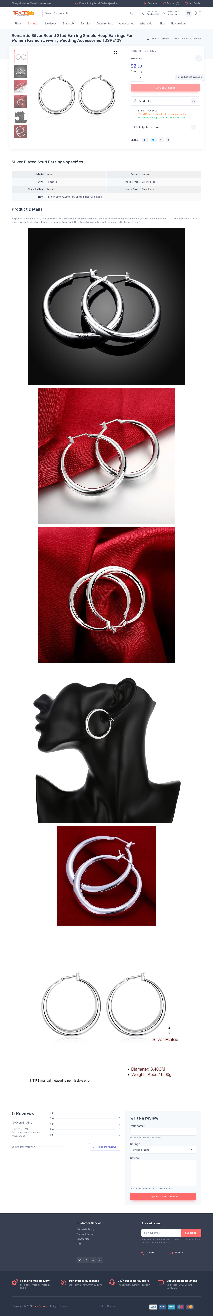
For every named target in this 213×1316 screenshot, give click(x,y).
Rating (135, 1144)
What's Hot (146, 23)
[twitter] (80, 1260)
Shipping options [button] (150, 127)
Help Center (195, 3)
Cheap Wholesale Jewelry (25, 3)
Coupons (152, 3)
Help (102, 1306)
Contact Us (83, 1239)
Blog (162, 23)
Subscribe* (191, 1232)
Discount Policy (85, 1234)
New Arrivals (179, 23)
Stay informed (151, 1223)
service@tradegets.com (188, 1256)
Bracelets (69, 23)
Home (153, 38)
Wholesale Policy (85, 1229)
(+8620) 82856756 (153, 1258)
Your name (137, 1126)
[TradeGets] (24, 13)
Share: (134, 140)
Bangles (86, 23)
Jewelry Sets (105, 23)
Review (135, 1158)
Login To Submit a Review (163, 1196)
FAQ (79, 1243)
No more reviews (106, 1146)
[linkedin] (93, 1260)
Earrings (33, 23)
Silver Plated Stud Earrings (187, 38)
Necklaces (50, 23)
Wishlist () (173, 3)
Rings (18, 23)
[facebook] (86, 1260)
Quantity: (137, 71)
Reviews (111, 1306)
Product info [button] (146, 101)
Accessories (126, 23)
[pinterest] (100, 1260)
